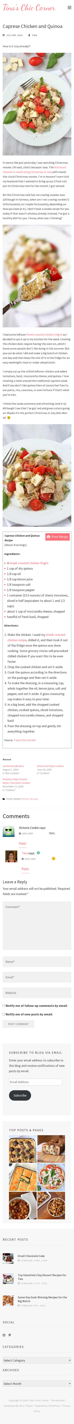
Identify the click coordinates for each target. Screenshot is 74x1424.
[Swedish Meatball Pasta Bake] (23, 1149)
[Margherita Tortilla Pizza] (51, 1177)
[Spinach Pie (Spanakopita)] (23, 1177)
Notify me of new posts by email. (29, 1014)
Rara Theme (26, 1405)
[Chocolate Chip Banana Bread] (51, 1149)
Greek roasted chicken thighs (44, 334)
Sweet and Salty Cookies (50, 766)
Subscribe (20, 1095)
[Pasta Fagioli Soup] (23, 1205)
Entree (25, 798)
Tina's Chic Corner (29, 7)
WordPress (54, 1405)
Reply (22, 843)
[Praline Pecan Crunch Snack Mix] (51, 1205)
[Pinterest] (10, 1335)
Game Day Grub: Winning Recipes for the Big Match (42, 1299)
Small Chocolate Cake (31, 1256)
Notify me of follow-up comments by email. (37, 1006)
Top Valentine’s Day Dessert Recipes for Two (42, 1277)
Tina (34, 35)
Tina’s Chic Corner (25, 740)
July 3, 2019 (27, 833)
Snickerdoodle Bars (13, 766)
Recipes (34, 798)
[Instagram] (4, 1335)
